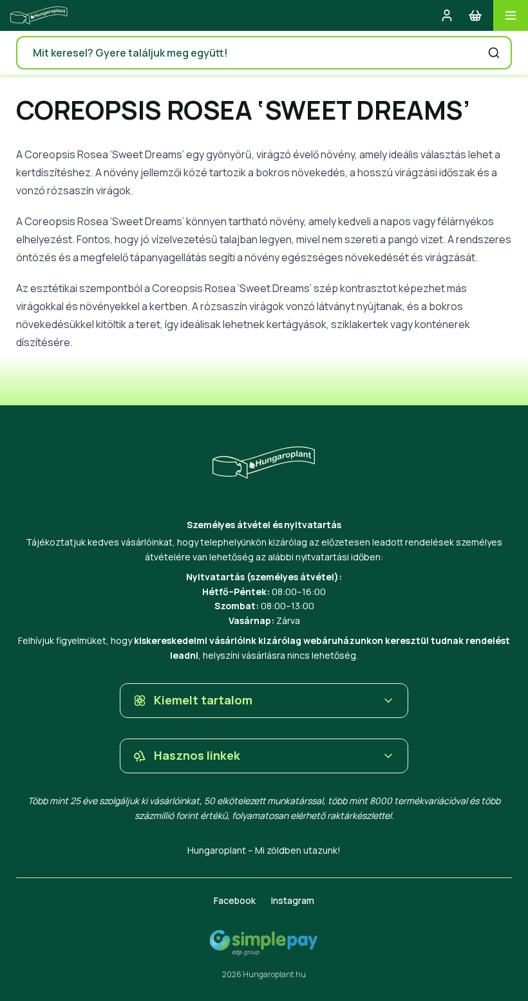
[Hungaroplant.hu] (39, 15)
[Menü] (510, 15)
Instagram (292, 900)
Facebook (235, 900)
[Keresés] (494, 53)
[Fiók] (447, 15)
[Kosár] (475, 15)
